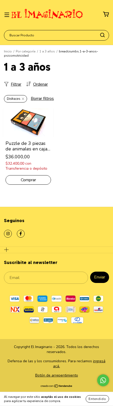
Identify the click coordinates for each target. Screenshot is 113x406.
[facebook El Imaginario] (21, 234)
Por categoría (25, 51)
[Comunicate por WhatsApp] (103, 380)
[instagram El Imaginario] (8, 234)
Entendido (97, 399)
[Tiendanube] (56, 386)
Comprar (28, 180)
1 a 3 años (47, 51)
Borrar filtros (42, 98)
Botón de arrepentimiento (56, 375)
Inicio (8, 51)
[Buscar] (102, 35)
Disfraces (13, 99)
